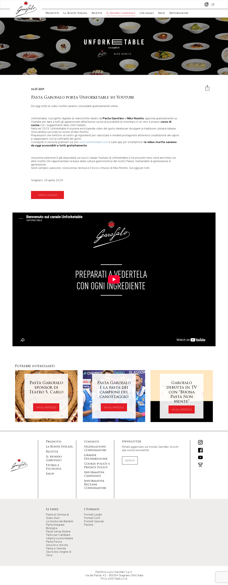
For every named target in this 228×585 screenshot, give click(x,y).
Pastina (88, 525)
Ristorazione (178, 13)
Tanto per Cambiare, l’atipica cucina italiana (59, 536)
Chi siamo (147, 13)
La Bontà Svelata (75, 13)
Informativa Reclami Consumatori (95, 485)
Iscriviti (130, 460)
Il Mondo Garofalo (120, 13)
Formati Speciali (94, 521)
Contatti (91, 441)
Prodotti (52, 13)
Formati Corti (92, 518)
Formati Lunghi (93, 515)
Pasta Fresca (54, 542)
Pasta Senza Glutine (58, 531)
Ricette (97, 13)
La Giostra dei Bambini (59, 521)
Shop (161, 13)
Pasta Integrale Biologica (55, 526)
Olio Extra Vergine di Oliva (58, 553)
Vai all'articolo (46, 407)
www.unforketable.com (93, 142)
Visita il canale (47, 195)
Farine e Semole (56, 548)
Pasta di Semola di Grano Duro (57, 516)
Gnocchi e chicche (57, 545)
